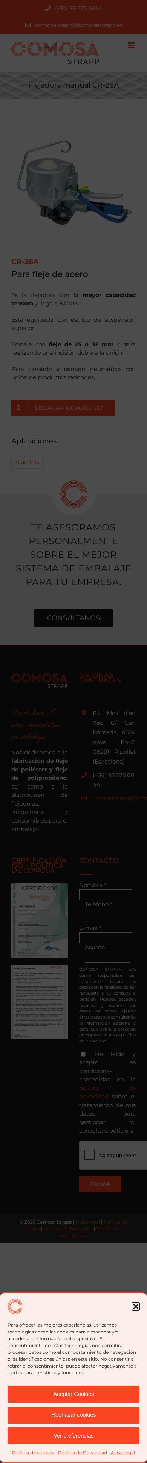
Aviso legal (123, 1452)
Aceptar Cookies (73, 1394)
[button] (135, 1306)
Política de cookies (33, 1452)
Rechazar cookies (73, 1414)
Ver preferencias (74, 1435)
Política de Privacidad (82, 1452)
